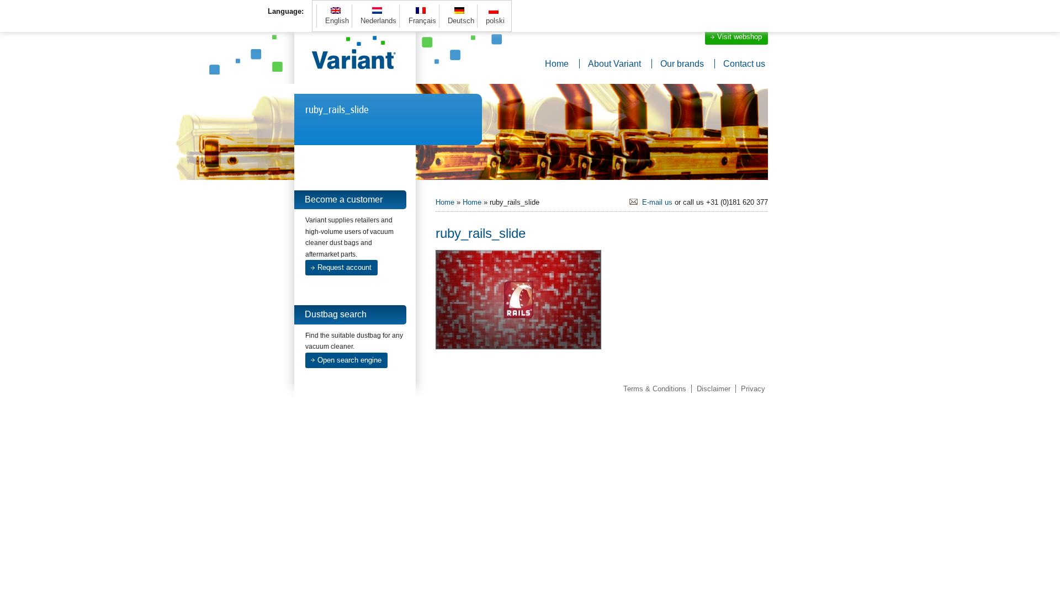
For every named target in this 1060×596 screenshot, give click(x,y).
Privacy (753, 389)
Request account (344, 267)
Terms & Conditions (654, 389)
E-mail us (657, 202)
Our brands (682, 63)
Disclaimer (713, 389)
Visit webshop (739, 37)
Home (557, 63)
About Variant (614, 63)
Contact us (744, 63)
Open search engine (349, 360)
